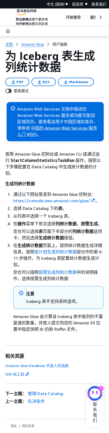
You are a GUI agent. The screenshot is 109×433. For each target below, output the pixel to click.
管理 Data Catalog (45, 393)
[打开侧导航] (8, 31)
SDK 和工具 (14, 374)
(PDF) (32, 134)
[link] (59, 44)
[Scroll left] (61, 17)
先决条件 (36, 401)
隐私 (14, 426)
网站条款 (28, 426)
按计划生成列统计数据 (55, 251)
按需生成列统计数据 (58, 272)
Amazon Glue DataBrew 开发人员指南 (37, 365)
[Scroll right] (100, 17)
